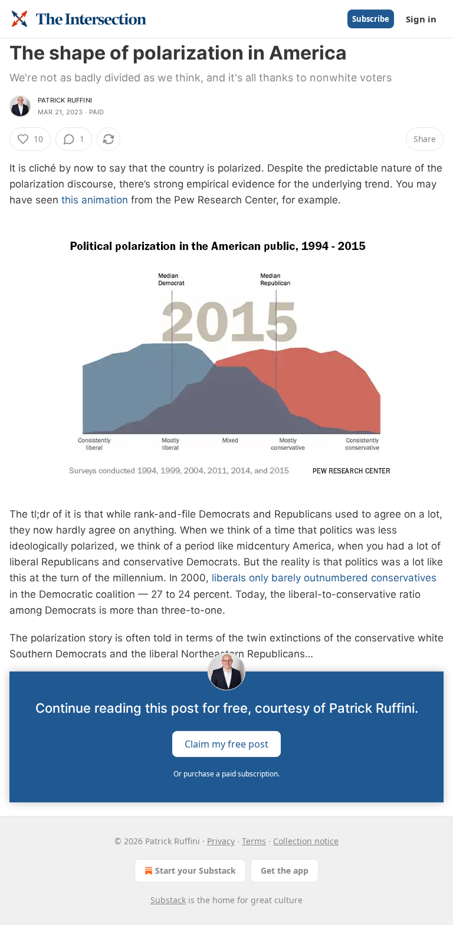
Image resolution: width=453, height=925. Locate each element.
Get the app (284, 870)
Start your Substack (195, 870)
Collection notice (306, 841)
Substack (168, 900)
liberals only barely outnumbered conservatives (324, 578)
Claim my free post (226, 744)
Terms (254, 841)
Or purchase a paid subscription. (226, 774)
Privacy (221, 841)
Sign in (421, 19)
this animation (94, 200)
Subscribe (370, 19)
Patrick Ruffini (65, 100)
